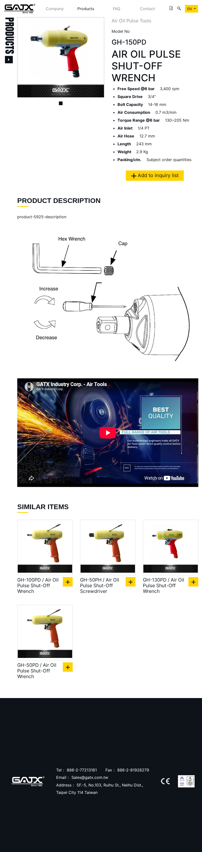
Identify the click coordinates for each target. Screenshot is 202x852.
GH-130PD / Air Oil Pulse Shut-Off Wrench (163, 585)
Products (85, 8)
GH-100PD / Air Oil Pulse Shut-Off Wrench (38, 585)
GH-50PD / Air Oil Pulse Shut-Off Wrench (36, 670)
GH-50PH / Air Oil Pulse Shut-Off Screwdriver (99, 585)
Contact (147, 8)
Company (55, 8)
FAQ (116, 8)
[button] (23, 57)
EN (190, 9)
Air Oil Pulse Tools (131, 21)
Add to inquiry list (157, 175)
